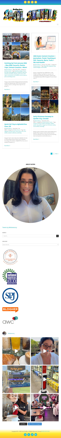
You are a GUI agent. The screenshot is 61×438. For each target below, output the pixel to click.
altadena (17, 71)
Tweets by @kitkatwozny (9, 227)
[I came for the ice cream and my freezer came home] (16, 407)
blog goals (51, 66)
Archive (6, 71)
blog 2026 (46, 66)
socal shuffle (16, 75)
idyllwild (6, 131)
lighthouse (14, 72)
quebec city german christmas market (47, 125)
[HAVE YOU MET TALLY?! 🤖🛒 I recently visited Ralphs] (45, 379)
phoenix (15, 73)
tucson (13, 76)
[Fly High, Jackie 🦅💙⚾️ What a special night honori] (16, 379)
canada (35, 123)
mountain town (11, 131)
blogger (39, 67)
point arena (20, 73)
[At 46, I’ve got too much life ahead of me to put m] (45, 351)
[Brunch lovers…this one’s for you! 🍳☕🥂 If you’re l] (45, 407)
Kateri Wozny (9, 69)
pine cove (21, 131)
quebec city (35, 125)
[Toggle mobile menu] (58, 24)
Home (9, 71)
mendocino (19, 72)
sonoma (21, 75)
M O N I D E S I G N (45, 431)
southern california (12, 132)
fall (24, 130)
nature (16, 131)
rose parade (10, 75)
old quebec (47, 123)
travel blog (9, 76)
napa (23, 72)
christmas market (41, 123)
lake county (8, 72)
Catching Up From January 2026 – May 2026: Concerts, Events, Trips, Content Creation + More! (15, 65)
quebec (52, 123)
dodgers (21, 71)
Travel (50, 122)
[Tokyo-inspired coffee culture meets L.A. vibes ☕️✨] (16, 351)
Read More (6, 89)
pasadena (11, 73)
